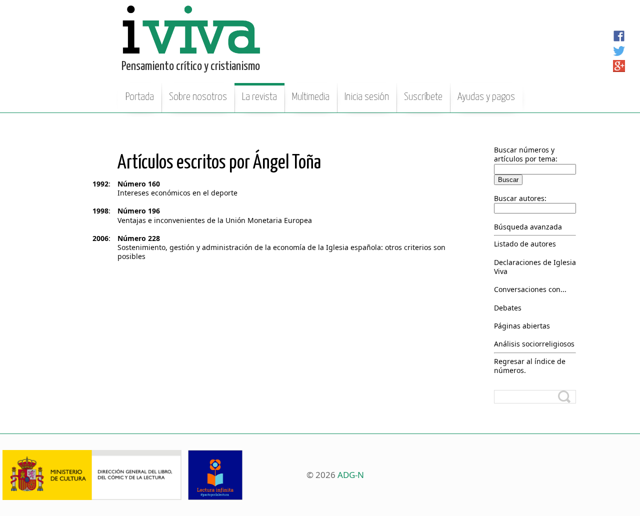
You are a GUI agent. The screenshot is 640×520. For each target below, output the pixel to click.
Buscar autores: (520, 198)
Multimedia (311, 97)
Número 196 (139, 211)
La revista (259, 97)
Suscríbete (423, 97)
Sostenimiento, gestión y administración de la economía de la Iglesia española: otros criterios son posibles (282, 251)
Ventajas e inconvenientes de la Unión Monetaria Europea (215, 220)
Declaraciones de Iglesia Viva (535, 267)
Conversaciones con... (530, 289)
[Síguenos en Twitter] (619, 51)
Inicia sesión (366, 97)
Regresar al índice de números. (530, 365)
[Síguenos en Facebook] (619, 36)
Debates (508, 307)
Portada (140, 97)
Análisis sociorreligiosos (534, 343)
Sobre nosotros (198, 97)
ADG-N (351, 474)
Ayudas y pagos (486, 97)
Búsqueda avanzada (528, 227)
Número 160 (139, 183)
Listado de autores (525, 243)
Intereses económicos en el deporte (178, 193)
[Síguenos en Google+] (619, 66)
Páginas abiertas (522, 325)
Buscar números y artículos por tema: (526, 154)
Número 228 (139, 238)
